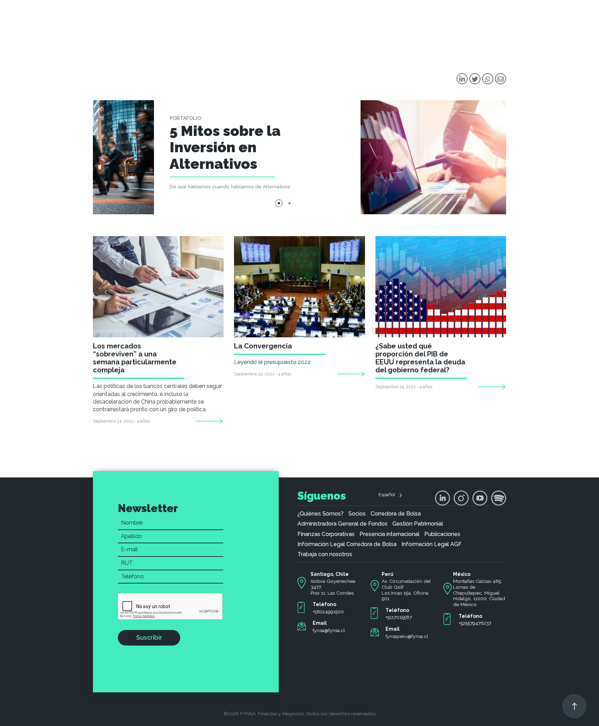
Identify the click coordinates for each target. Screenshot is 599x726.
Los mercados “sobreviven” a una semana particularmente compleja (134, 358)
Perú (387, 574)
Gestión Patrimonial (417, 524)
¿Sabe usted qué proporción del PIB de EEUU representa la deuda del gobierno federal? (420, 358)
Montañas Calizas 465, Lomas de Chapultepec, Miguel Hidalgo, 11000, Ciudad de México (479, 592)
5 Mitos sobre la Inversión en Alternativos (163, 147)
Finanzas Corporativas (326, 534)
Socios (357, 514)
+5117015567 (398, 617)
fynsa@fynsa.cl (329, 630)
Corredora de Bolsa (396, 514)
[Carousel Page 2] (289, 203)
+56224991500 (328, 611)
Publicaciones (442, 534)
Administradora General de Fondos (342, 524)
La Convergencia (263, 346)
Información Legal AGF (431, 544)
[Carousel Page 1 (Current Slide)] (279, 203)
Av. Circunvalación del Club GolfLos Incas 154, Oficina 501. (406, 589)
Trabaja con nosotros (324, 554)
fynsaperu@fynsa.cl (406, 636)
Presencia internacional (389, 534)
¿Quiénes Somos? (320, 514)
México (461, 574)
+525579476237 (475, 623)
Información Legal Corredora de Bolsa (347, 544)
